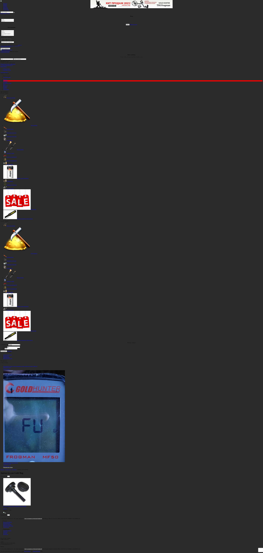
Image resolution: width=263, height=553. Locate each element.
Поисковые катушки (11, 132)
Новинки (5, 80)
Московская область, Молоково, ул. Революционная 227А (8, 65)
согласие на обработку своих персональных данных (11, 45)
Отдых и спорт (10, 188)
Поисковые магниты (11, 136)
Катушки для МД (7, 524)
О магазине (6, 9)
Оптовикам (6, 89)
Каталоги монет (10, 153)
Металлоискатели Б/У (12, 285)
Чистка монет (10, 164)
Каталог (5, 4)
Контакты (5, 8)
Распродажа (33, 209)
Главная (5, 3)
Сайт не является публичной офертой (33, 518)
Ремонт (5, 87)
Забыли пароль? (133, 24)
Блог (4, 84)
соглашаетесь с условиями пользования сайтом (10, 46)
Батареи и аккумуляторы (22, 178)
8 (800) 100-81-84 (5, 52)
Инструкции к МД (7, 358)
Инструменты (20, 149)
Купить (5, 508)
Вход (8, 13)
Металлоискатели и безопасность (25, 218)
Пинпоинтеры (10, 129)
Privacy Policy (27, 551)
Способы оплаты (7, 530)
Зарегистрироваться (5, 48)
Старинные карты (7, 354)
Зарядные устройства (12, 185)
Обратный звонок (14, 51)
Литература (6, 356)
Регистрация (3, 13)
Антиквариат (10, 181)
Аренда (5, 88)
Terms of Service (36, 551)
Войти (127, 24)
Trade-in (5, 79)
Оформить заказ (4, 72)
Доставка (5, 7)
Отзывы (5, 82)
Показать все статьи (8, 467)
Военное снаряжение (12, 160)
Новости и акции (7, 83)
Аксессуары (9, 140)
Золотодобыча (34, 125)
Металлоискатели (11, 97)
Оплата (5, 6)
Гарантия (5, 85)
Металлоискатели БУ (12, 157)
